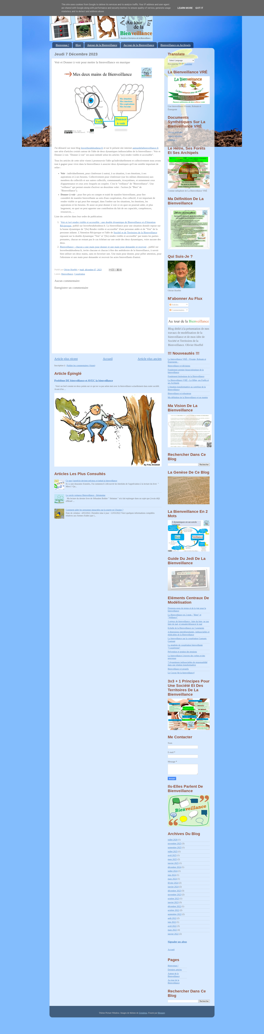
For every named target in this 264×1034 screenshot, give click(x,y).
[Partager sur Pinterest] (120, 269)
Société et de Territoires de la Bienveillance (135, 232)
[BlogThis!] (112, 269)
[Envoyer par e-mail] (110, 269)
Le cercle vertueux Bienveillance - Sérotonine (85, 495)
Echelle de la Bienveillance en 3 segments (186, 628)
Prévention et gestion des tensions (182, 652)
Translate (188, 64)
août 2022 (172, 918)
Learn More (185, 7)
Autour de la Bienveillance (102, 45)
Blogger (161, 1013)
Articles (174, 305)
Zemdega (143, 1013)
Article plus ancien (150, 358)
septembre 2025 (175, 847)
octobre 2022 (173, 910)
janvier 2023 (173, 902)
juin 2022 (172, 922)
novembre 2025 (174, 843)
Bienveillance (67, 274)
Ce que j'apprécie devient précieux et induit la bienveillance (91, 481)
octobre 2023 (173, 898)
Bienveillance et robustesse (179, 393)
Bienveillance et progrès (178, 669)
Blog (78, 45)
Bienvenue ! (62, 45)
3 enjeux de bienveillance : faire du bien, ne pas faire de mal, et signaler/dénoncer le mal (188, 622)
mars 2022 (172, 930)
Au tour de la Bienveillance (138, 45)
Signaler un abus (177, 941)
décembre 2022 (174, 906)
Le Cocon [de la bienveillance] (181, 673)
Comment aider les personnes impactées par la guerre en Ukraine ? (94, 510)
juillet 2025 (173, 851)
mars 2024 (172, 879)
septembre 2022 (175, 914)
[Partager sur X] (115, 269)
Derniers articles (175, 970)
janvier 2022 (173, 934)
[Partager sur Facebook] (118, 269)
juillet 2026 (173, 839)
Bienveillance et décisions (179, 366)
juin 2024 (172, 875)
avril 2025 (172, 855)
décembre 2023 (174, 891)
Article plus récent (66, 358)
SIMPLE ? (172, 140)
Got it (199, 7)
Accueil (108, 358)
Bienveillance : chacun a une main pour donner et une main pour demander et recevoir (103, 246)
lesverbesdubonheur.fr (92, 148)
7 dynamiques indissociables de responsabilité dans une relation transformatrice (187, 663)
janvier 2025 (173, 863)
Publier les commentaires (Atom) (81, 365)
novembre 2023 (174, 894)
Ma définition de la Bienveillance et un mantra (188, 397)
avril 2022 (172, 926)
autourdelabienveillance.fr (146, 148)
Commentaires (177, 310)
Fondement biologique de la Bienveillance (186, 376)
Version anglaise (175, 136)
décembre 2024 (174, 867)
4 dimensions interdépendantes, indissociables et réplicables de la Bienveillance (188, 633)
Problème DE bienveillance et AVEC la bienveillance (83, 380)
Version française (175, 132)
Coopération (79, 274)
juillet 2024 (173, 871)
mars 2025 (172, 859)
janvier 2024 (173, 887)
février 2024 (173, 883)
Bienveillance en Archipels (175, 45)
